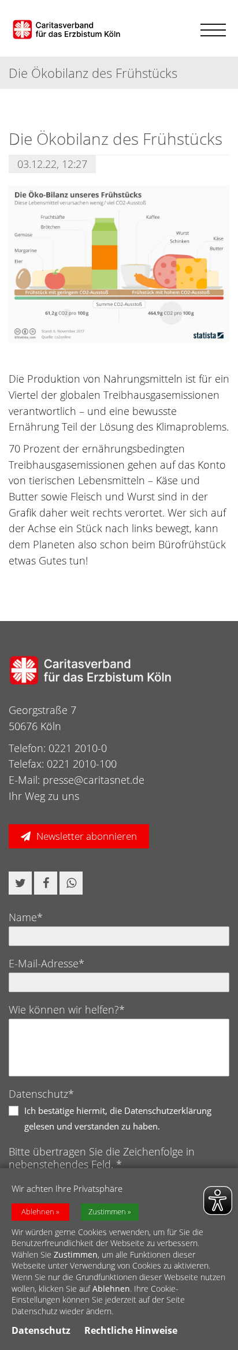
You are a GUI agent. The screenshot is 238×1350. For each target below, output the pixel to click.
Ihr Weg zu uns (44, 796)
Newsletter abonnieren (86, 836)
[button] (20, 883)
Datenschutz (41, 1330)
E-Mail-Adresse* (46, 963)
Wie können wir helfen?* (67, 1009)
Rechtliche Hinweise (130, 1330)
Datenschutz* (41, 1094)
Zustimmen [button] (107, 1212)
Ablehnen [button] (37, 1212)
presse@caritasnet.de (93, 780)
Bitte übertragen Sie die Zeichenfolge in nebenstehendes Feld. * (102, 1158)
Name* (26, 917)
